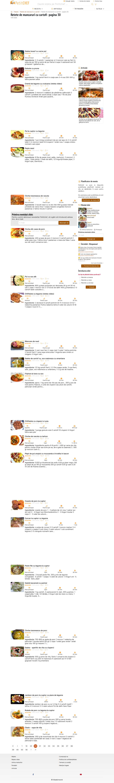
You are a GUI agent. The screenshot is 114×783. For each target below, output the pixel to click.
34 (53, 746)
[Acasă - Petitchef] (11, 12)
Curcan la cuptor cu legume (36, 518)
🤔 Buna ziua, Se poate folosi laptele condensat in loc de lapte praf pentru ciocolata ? (90, 249)
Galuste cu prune (32, 68)
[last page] (35, 750)
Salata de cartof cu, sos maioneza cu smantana (45, 358)
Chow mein (90, 217)
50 (22, 750)
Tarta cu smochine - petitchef (93, 225)
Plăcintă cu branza (87, 277)
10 (26, 746)
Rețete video (16, 759)
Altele (99, 9)
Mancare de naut (32, 341)
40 (17, 750)
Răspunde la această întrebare (85, 251)
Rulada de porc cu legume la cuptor (39, 710)
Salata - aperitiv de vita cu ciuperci (39, 648)
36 (63, 746)
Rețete (37, 9)
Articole (57, 9)
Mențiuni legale (64, 765)
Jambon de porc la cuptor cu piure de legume (44, 695)
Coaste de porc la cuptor (35, 501)
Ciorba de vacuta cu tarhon (36, 436)
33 (49, 746)
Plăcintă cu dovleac (87, 283)
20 (31, 746)
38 (72, 746)
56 (26, 750)
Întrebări (78, 9)
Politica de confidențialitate (68, 759)
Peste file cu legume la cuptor (37, 566)
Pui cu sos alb (30, 277)
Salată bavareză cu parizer (36, 583)
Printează (98, 229)
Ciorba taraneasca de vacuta (37, 196)
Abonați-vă (64, 223)
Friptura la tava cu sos (34, 374)
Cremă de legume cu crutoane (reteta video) (43, 84)
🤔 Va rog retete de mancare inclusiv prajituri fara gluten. (90, 258)
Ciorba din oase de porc (35, 229)
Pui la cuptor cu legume (34, 131)
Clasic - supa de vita (33, 728)
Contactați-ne (63, 756)
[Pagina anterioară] (17, 746)
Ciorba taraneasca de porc (36, 630)
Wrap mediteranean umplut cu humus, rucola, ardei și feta (93, 211)
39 (13, 750)
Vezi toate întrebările (96, 263)
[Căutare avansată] (95, 4)
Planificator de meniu (90, 200)
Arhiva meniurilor (87, 229)
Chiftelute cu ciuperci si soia (36, 421)
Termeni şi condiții (65, 762)
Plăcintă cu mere (86, 280)
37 (67, 746)
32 (44, 746)
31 (40, 746)
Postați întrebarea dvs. (92, 266)
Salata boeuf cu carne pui (35, 51)
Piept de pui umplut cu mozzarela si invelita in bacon (47, 454)
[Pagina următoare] (31, 750)
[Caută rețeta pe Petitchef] (92, 4)
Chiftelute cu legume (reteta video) (39, 294)
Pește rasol (29, 148)
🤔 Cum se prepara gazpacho (87, 254)
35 (58, 746)
